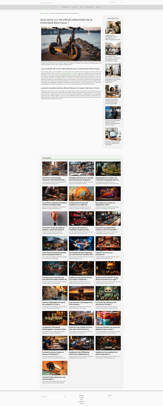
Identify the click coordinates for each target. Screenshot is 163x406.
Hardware (65, 7)
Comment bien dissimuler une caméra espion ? (53, 378)
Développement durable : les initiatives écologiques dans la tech (107, 180)
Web (81, 7)
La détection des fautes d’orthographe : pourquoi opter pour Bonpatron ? (54, 329)
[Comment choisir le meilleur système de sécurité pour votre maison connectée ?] (113, 91)
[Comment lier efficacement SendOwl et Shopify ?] (108, 293)
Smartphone (89, 7)
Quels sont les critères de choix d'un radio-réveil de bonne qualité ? (80, 329)
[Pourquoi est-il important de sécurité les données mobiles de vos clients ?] (54, 268)
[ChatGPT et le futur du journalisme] (108, 243)
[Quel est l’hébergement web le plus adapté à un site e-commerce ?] (54, 293)
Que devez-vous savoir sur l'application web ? (105, 204)
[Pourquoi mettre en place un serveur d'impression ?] (54, 343)
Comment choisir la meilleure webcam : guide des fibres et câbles (53, 230)
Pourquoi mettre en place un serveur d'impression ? (53, 353)
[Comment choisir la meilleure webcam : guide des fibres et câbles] (54, 218)
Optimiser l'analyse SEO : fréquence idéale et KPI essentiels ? (113, 143)
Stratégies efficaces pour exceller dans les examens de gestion (81, 179)
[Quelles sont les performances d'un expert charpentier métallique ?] (81, 268)
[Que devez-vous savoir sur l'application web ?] (108, 193)
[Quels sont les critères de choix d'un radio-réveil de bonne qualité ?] (81, 318)
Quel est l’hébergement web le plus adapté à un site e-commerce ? (53, 304)
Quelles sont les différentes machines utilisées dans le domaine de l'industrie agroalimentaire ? (79, 355)
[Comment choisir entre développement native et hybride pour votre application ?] (113, 70)
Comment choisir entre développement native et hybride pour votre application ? (112, 80)
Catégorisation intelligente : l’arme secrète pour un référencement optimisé (112, 37)
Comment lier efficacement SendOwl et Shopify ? (106, 303)
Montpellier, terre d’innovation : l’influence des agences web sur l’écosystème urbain (112, 59)
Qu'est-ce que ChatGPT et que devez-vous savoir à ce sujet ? (107, 278)
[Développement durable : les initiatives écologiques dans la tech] (108, 168)
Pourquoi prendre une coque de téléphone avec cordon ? (108, 328)
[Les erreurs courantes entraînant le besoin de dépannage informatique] (54, 193)
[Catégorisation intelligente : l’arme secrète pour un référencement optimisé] (113, 27)
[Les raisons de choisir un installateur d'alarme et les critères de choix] (81, 218)
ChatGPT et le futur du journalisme (104, 253)
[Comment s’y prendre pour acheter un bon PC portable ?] (108, 218)
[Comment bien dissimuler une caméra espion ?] (54, 368)
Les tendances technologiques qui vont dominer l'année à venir (81, 253)
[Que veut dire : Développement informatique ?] (81, 293)
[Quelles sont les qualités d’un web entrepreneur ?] (108, 343)
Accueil (41, 13)
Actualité (74, 7)
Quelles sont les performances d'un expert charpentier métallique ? (80, 279)
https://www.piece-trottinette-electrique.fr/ (68, 73)
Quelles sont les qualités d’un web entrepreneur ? (107, 353)
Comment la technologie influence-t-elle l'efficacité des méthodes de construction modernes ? (53, 181)
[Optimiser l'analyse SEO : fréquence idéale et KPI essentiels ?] (113, 134)
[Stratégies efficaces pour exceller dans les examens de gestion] (81, 168)
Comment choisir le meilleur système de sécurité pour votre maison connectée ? (111, 101)
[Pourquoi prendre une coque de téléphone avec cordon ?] (108, 318)
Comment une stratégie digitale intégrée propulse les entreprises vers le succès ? (112, 123)
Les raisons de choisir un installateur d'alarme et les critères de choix (79, 230)
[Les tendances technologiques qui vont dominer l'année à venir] (81, 243)
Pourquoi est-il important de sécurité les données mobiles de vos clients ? (54, 279)
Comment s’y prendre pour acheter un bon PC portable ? (107, 229)
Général (98, 7)
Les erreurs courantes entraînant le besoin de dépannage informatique (54, 205)
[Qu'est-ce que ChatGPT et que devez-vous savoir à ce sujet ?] (108, 268)
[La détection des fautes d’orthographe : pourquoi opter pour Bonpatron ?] (54, 318)
